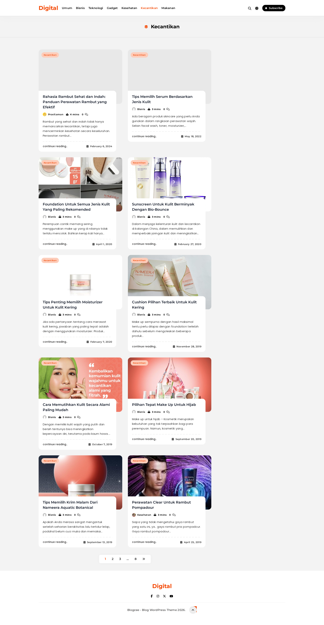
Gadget (112, 8)
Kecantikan (149, 8)
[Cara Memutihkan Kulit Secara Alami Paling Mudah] (80, 384)
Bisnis (80, 8)
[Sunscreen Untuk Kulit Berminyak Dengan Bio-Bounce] (170, 184)
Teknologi (95, 8)
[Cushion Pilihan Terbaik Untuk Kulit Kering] (170, 282)
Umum (67, 8)
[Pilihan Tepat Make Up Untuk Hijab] (170, 384)
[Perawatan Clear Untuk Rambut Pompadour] (170, 482)
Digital (48, 7)
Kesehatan (129, 8)
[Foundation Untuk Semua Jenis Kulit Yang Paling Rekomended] (80, 184)
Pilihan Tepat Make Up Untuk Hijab (164, 404)
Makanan (168, 8)
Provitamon (55, 114)
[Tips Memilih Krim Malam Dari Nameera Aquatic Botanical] (80, 482)
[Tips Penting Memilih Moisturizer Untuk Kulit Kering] (80, 282)
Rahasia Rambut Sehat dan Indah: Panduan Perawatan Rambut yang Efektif (75, 101)
